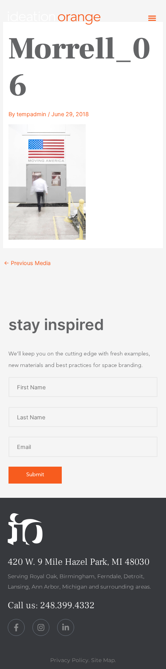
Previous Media (27, 263)
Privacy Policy (69, 660)
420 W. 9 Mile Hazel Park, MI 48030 (78, 562)
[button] (152, 18)
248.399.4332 (67, 605)
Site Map (103, 660)
